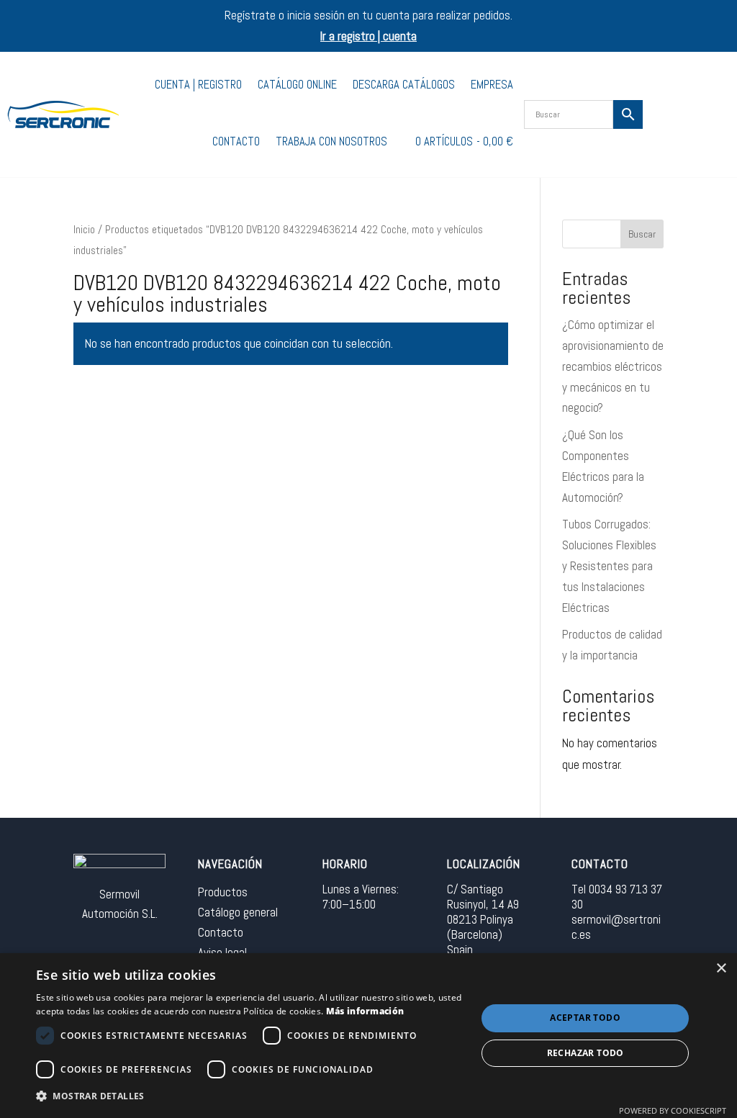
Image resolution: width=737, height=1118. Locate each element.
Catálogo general (238, 912)
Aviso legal (222, 952)
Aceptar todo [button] (585, 1017)
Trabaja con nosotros (331, 141)
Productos (223, 892)
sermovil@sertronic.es (616, 926)
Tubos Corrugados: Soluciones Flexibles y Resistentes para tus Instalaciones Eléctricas (609, 566)
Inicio (84, 229)
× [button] (720, 968)
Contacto (236, 141)
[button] (250, 1096)
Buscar (642, 233)
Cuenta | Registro (198, 84)
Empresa (492, 84)
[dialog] (368, 1035)
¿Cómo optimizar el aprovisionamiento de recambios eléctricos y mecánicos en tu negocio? (613, 366)
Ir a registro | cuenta (368, 36)
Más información (365, 1011)
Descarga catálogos (404, 84)
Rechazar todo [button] (585, 1053)
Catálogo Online (297, 84)
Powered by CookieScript (672, 1110)
